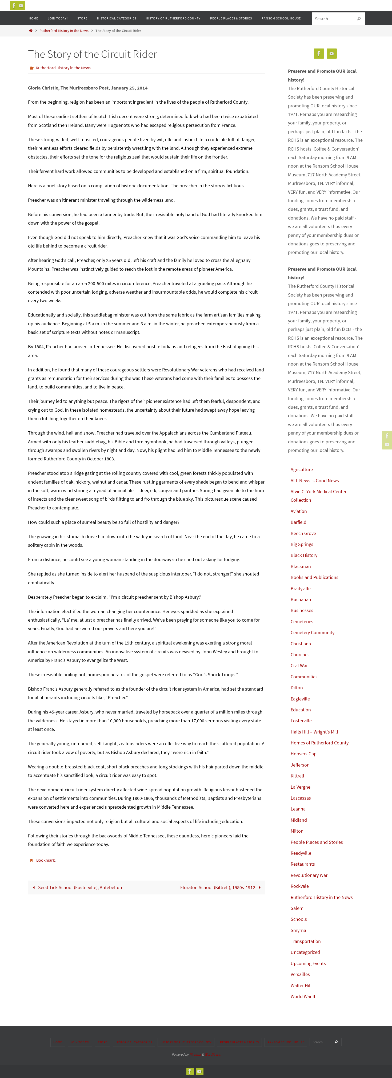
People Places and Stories (317, 842)
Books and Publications (314, 577)
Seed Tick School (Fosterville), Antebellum (80, 887)
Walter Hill (301, 985)
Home (57, 1042)
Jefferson (300, 765)
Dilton (297, 687)
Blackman (301, 566)
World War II (303, 996)
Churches (300, 654)
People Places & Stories (239, 1042)
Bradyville (301, 588)
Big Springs (302, 544)
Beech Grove (303, 533)
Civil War (299, 665)
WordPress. (213, 1054)
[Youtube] (21, 5)
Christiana (301, 644)
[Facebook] (14, 5)
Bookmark (45, 860)
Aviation (299, 511)
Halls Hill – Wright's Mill (314, 732)
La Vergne (300, 787)
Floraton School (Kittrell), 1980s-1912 (218, 887)
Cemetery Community (312, 632)
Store (102, 1042)
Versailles (300, 974)
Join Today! (80, 1042)
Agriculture (302, 469)
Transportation (306, 941)
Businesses (302, 610)
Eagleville (300, 699)
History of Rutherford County (186, 1042)
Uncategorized (305, 952)
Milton (297, 831)
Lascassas (301, 798)
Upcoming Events (308, 963)
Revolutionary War (309, 875)
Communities (304, 677)
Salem (297, 908)
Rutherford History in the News (64, 30)
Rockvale (300, 886)
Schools (299, 919)
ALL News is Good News (315, 480)
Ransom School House (285, 1042)
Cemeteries (302, 621)
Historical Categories (134, 1042)
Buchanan (301, 599)
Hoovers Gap (304, 754)
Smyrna (298, 930)
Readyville (301, 853)
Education (301, 710)
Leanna (298, 809)
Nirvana (195, 1054)
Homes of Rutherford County (320, 743)
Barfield (298, 522)
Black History (304, 555)
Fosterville (301, 721)
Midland (299, 820)
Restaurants (303, 864)
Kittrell (297, 776)
